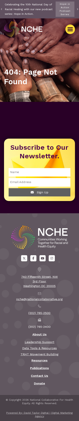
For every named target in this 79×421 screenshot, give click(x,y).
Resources (39, 360)
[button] (70, 29)
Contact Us (39, 376)
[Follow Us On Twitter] (24, 258)
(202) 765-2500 (39, 313)
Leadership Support (39, 342)
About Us (39, 334)
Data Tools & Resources (39, 348)
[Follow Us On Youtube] (43, 258)
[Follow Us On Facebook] (33, 258)
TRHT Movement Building (39, 354)
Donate (39, 383)
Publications (39, 368)
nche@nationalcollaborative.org (39, 299)
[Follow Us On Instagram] (52, 258)
